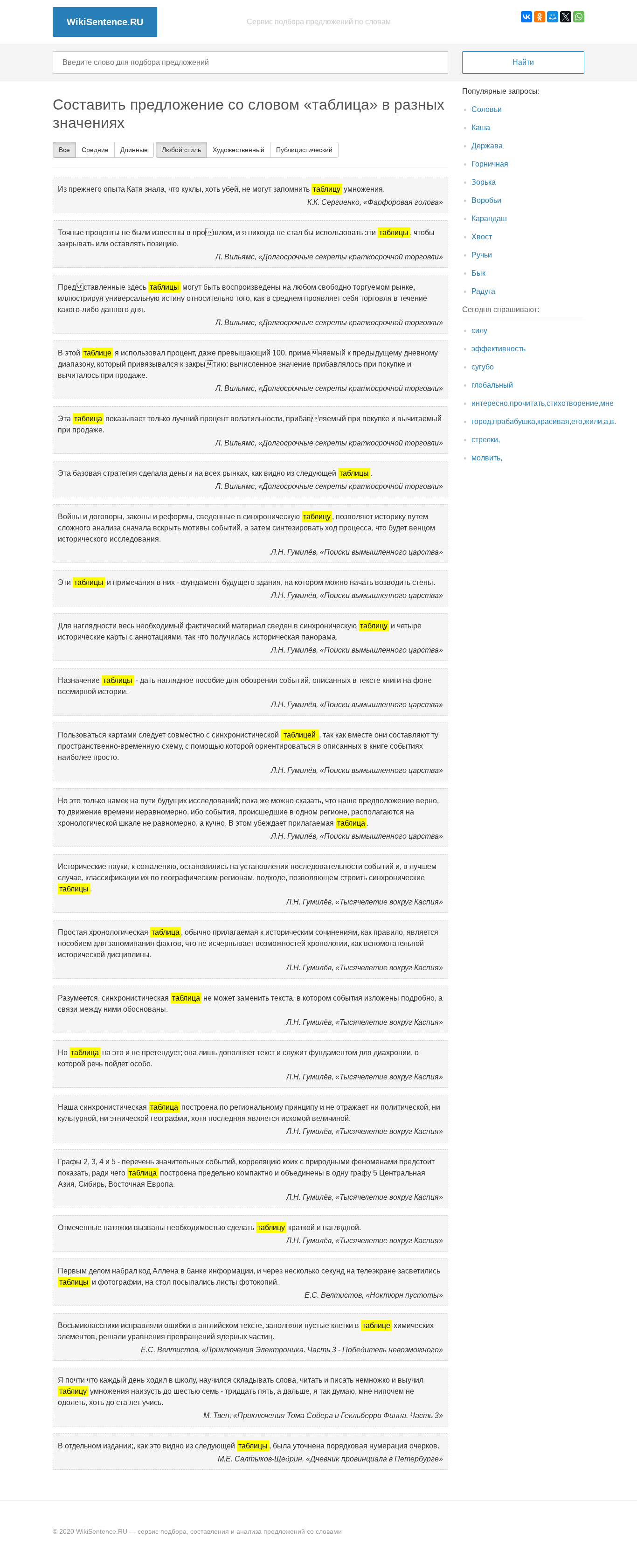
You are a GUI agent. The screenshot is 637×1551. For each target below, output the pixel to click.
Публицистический (304, 149)
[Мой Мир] (552, 16)
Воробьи (486, 200)
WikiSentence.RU (105, 22)
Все (64, 149)
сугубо (482, 367)
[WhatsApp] (578, 16)
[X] (565, 16)
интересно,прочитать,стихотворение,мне (542, 403)
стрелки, (485, 440)
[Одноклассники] (539, 16)
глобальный (492, 385)
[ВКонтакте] (526, 16)
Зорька (483, 182)
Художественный (238, 149)
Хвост (481, 237)
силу (479, 330)
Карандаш (489, 219)
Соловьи (486, 109)
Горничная (489, 164)
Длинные (134, 149)
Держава (487, 146)
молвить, (486, 458)
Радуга (483, 291)
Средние (95, 149)
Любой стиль (181, 149)
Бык (478, 273)
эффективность (498, 349)
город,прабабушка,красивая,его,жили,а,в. (543, 421)
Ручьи (481, 255)
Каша (480, 128)
